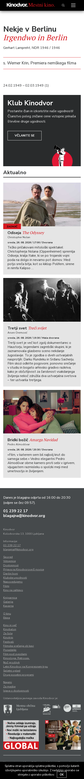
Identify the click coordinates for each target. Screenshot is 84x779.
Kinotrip (8, 637)
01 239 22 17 (15, 511)
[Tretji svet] (42, 300)
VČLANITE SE (24, 135)
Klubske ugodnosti (15, 578)
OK (62, 775)
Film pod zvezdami (15, 654)
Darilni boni (10, 574)
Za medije (9, 687)
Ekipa (6, 618)
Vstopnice (9, 561)
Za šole (7, 633)
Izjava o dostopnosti (16, 691)
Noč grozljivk (11, 662)
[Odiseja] (42, 204)
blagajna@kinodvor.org (24, 515)
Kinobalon (9, 629)
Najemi (7, 682)
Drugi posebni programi (18, 675)
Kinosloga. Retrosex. (16, 658)
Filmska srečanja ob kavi (18, 646)
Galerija (8, 602)
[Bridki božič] (42, 412)
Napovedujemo (13, 582)
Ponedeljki (9, 650)
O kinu (7, 614)
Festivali (8, 642)
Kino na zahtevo (13, 590)
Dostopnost (11, 565)
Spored (8, 557)
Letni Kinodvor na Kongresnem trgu (25, 667)
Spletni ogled (11, 671)
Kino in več (10, 625)
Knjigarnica (10, 598)
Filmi (6, 586)
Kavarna (8, 606)
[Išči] (63, 5)
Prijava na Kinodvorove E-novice (23, 569)
